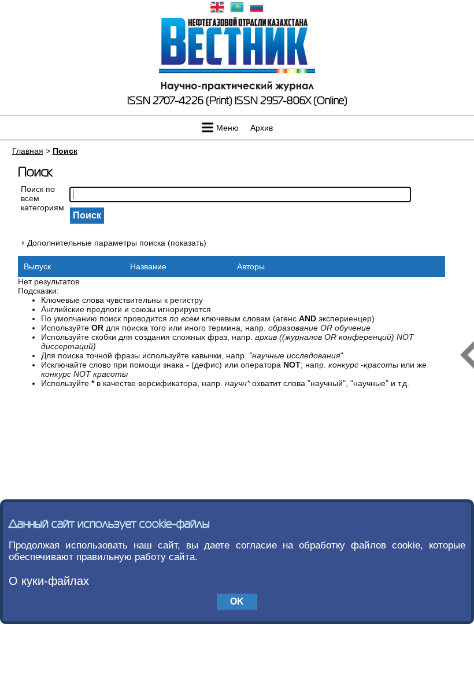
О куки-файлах (49, 580)
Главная (27, 150)
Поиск (65, 150)
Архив (261, 127)
